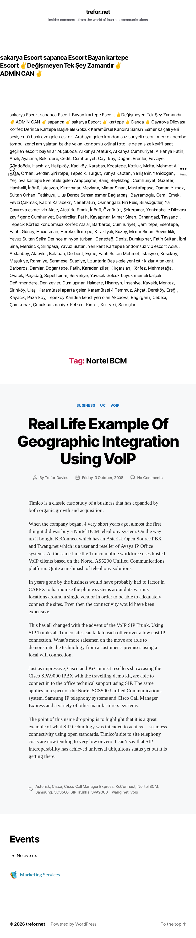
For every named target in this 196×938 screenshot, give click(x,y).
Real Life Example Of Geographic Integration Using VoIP (98, 441)
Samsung (43, 792)
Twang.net (119, 792)
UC (103, 405)
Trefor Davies (56, 477)
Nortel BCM (147, 786)
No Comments (150, 477)
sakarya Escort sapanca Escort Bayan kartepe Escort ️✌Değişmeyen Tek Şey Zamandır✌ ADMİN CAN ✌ (64, 65)
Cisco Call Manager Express (89, 786)
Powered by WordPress (74, 924)
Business (85, 405)
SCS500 (61, 792)
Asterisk (42, 786)
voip (115, 405)
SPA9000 (99, 792)
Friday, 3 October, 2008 (102, 477)
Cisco (57, 786)
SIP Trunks (80, 792)
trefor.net (98, 12)
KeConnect (126, 786)
